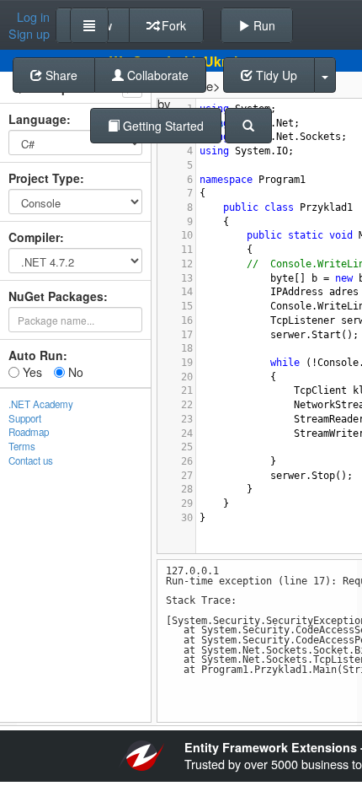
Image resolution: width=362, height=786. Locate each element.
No (74, 371)
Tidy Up (275, 75)
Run (262, 25)
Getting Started (162, 125)
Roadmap (28, 432)
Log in (33, 16)
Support (24, 418)
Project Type (44, 178)
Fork (172, 25)
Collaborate (156, 75)
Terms (21, 446)
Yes (30, 371)
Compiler (34, 237)
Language (37, 118)
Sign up (29, 33)
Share (59, 75)
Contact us (30, 460)
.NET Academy (40, 404)
